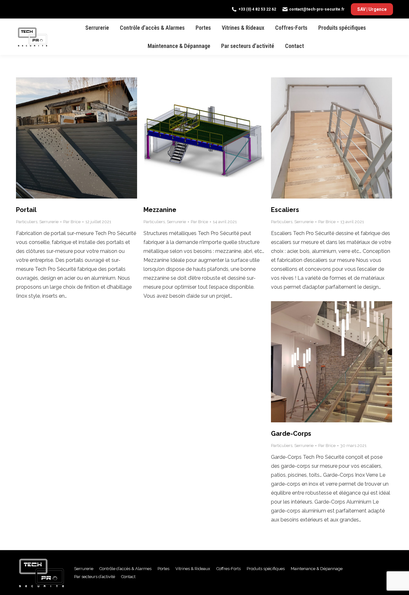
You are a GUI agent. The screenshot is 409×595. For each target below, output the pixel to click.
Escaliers (285, 210)
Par (72, 221)
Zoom (68, 138)
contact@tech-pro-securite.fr (316, 9)
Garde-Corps (291, 433)
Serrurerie (48, 221)
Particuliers (26, 221)
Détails (85, 138)
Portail (26, 210)
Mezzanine (159, 210)
